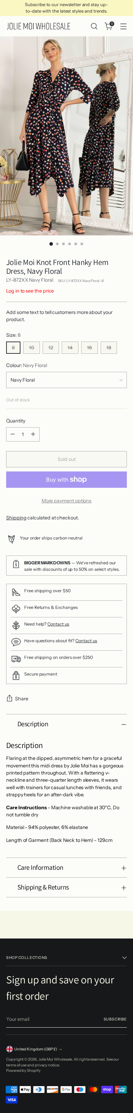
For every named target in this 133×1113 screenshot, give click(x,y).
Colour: (26, 365)
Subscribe (115, 1019)
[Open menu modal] (123, 26)
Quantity (15, 421)
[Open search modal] (94, 26)
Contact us (58, 624)
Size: (13, 335)
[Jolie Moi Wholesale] (38, 26)
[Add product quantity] (33, 434)
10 (31, 348)
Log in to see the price (30, 291)
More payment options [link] (67, 501)
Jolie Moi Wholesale (55, 1059)
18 (108, 348)
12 (50, 348)
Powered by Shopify (23, 1070)
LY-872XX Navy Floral (29, 280)
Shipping (16, 518)
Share (21, 699)
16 (89, 348)
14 (70, 348)
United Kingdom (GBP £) (35, 1049)
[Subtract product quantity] (12, 434)
